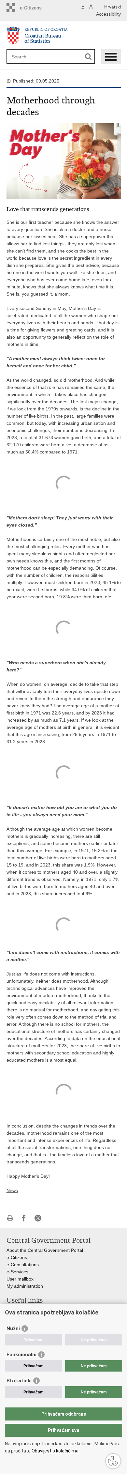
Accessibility (108, 14)
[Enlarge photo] (64, 160)
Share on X (38, 1218)
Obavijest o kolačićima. (55, 1450)
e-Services (17, 1271)
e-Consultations (23, 1264)
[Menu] (111, 56)
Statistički (19, 1381)
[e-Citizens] (34, 7)
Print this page (10, 1218)
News (12, 1190)
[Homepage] (64, 35)
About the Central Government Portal (45, 1250)
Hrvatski (112, 6)
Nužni (13, 1328)
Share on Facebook (24, 1218)
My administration (25, 1286)
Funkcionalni (21, 1355)
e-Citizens (17, 1257)
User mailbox (20, 1279)
